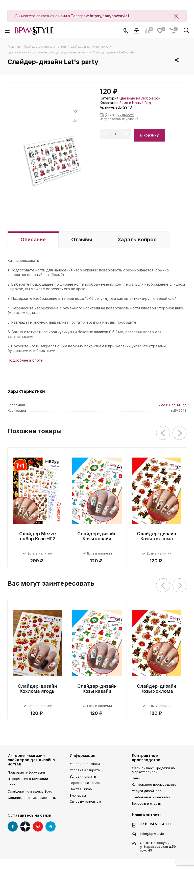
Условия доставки (85, 764)
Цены (136, 778)
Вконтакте (13, 826)
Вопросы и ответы (146, 803)
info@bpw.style (152, 834)
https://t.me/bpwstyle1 (109, 16)
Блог (11, 785)
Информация (82, 755)
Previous (163, 433)
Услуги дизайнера (147, 791)
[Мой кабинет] (136, 31)
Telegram (50, 826)
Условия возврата (85, 770)
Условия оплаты (83, 776)
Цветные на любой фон (139, 98)
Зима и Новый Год (135, 103)
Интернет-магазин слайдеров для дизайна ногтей (31, 760)
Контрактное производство (146, 757)
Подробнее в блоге (25, 360)
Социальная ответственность (32, 798)
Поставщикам (81, 789)
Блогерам (78, 795)
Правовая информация (26, 772)
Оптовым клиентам (85, 801)
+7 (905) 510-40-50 (156, 824)
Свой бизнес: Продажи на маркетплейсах (153, 770)
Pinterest (38, 826)
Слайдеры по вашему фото (30, 791)
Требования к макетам (151, 797)
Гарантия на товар (85, 783)
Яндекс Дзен (25, 826)
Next (180, 433)
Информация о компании (28, 779)
